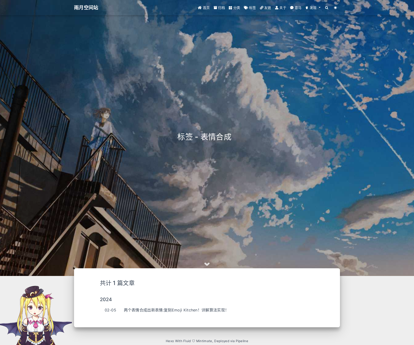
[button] (312, 7)
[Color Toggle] (335, 7)
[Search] (326, 7)
